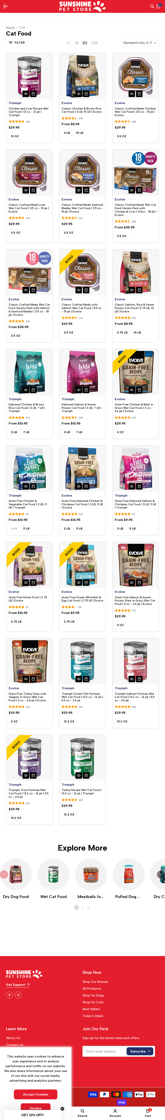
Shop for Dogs (93, 995)
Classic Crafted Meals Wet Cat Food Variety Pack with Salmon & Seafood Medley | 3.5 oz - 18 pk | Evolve (29, 309)
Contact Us (15, 1045)
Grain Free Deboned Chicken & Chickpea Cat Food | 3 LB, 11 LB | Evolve (82, 504)
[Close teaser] (62, 1109)
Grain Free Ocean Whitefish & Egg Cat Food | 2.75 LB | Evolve (82, 599)
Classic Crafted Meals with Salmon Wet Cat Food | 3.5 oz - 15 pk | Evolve (81, 308)
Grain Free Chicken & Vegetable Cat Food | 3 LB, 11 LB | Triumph (28, 504)
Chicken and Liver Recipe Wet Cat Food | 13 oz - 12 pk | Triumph (28, 112)
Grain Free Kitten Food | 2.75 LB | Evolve (28, 599)
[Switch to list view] (69, 42)
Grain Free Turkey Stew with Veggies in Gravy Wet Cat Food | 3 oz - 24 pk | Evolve (27, 697)
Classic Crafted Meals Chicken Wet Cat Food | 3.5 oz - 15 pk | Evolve (135, 112)
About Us (13, 1038)
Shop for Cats (93, 1002)
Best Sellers (91, 1009)
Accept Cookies (35, 1094)
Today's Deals (92, 1016)
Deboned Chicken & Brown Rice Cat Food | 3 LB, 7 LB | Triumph (27, 408)
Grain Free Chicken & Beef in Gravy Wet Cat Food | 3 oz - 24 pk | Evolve (134, 408)
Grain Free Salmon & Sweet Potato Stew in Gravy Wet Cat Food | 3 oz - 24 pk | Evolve (135, 601)
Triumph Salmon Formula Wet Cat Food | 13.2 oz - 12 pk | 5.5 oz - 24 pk (135, 697)
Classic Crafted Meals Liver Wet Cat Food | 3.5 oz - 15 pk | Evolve (29, 208)
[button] (32, 1115)
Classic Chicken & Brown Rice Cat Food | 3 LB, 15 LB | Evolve (82, 110)
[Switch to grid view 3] (85, 42)
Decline (35, 1108)
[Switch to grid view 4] (95, 42)
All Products (91, 988)
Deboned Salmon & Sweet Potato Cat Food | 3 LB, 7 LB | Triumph (81, 408)
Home (10, 27)
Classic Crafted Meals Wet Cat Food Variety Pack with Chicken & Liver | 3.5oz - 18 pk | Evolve (135, 210)
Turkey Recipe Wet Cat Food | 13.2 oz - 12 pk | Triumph (81, 792)
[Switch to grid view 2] (77, 42)
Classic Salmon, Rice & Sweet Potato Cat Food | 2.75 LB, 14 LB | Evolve (134, 308)
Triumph (15, 103)
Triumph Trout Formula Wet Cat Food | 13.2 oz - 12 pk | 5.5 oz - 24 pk (28, 794)
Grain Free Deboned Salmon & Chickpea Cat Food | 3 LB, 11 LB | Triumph (135, 504)
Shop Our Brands (95, 982)
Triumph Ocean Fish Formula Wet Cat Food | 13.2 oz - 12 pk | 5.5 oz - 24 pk (82, 697)
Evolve (67, 103)
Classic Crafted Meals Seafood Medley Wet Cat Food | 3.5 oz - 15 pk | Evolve (82, 208)
